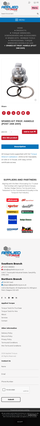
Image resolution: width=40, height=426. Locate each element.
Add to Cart (29, 132)
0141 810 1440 (8, 282)
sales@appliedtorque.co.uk (13, 269)
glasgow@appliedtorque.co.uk (14, 285)
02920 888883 (9, 267)
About (3, 314)
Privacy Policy (6, 339)
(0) (38, 2)
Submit (11, 399)
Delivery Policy (6, 333)
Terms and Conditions (9, 342)
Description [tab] (20, 147)
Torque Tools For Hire (9, 311)
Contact (4, 321)
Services (4, 318)
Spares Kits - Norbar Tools (21, 38)
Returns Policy (6, 336)
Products (21, 31)
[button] (4, 113)
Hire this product (10, 138)
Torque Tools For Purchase (11, 308)
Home (20, 28)
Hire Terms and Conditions (11, 346)
